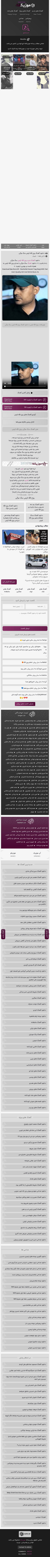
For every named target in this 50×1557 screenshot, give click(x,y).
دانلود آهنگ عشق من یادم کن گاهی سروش (30, 941)
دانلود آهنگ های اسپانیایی (36, 1065)
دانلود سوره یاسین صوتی (37, 1348)
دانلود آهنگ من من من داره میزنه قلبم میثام (30, 895)
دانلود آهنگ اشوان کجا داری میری (34, 1397)
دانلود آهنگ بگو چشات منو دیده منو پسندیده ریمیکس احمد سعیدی (26, 1464)
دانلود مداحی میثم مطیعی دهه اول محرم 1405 (29, 1299)
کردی (26, 480)
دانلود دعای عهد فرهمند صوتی (35, 1335)
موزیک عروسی (41, 1517)
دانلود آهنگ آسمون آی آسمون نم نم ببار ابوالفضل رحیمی (26, 1487)
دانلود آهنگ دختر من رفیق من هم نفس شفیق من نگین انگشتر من (26, 903)
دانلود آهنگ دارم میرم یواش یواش (33, 928)
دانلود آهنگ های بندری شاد (36, 1053)
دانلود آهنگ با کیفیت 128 (33, 407)
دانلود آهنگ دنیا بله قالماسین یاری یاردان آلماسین (28, 1472)
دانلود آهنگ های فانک (38, 1179)
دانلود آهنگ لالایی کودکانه (36, 1047)
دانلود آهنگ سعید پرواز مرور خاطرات (33, 916)
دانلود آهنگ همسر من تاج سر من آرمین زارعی (30, 877)
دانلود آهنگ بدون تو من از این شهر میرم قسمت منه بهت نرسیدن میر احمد (26, 1378)
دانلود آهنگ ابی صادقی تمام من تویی (32, 1130)
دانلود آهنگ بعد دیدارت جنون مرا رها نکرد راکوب (29, 947)
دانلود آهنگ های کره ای (37, 1071)
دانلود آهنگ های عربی (38, 1059)
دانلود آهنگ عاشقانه (38, 1022)
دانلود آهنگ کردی (39, 1010)
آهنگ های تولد (31, 590)
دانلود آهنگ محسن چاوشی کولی (34, 1221)
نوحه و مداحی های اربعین (37, 1329)
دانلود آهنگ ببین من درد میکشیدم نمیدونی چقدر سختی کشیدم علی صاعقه (26, 1479)
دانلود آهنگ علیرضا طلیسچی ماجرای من (32, 1154)
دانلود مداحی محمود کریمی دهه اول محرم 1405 (29, 1293)
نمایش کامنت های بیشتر (25, 704)
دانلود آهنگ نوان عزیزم (38, 1148)
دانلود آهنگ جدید (39, 1523)
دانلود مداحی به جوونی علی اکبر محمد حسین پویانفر (28, 1311)
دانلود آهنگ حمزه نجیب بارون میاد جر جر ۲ (31, 1445)
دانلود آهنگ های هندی (37, 1083)
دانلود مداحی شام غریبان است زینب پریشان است (29, 1275)
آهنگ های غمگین (19, 590)
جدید (29, 260)
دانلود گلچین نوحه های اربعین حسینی (32, 1256)
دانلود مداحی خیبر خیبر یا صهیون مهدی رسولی (30, 1240)
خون (21, 469)
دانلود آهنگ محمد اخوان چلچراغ (35, 1124)
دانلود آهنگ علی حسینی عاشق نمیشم (32, 1391)
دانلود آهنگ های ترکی (38, 1028)
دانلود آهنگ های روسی (37, 1077)
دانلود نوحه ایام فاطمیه (37, 1016)
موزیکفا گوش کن (9, 582)
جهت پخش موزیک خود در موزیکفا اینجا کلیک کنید (25, 48)
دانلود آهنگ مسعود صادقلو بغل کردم (32, 1364)
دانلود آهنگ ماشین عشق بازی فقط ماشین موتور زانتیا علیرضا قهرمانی (27, 1437)
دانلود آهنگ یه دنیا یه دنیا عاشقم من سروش (30, 934)
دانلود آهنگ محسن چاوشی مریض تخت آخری (30, 1234)
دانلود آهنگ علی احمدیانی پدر (35, 1385)
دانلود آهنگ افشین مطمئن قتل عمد (33, 922)
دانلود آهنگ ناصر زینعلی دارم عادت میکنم (31, 986)
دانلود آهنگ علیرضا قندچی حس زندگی (32, 992)
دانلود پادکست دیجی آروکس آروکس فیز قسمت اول (28, 971)
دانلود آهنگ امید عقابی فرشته (35, 1161)
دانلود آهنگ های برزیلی (37, 1089)
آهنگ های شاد (43, 590)
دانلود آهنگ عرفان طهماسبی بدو (34, 1215)
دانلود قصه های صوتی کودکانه (35, 1101)
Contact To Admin (25, 1547)
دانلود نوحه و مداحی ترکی (37, 1317)
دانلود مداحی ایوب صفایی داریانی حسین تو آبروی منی (27, 1262)
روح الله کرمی (22, 260)
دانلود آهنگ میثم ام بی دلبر (36, 959)
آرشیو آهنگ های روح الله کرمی (25, 414)
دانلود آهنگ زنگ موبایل (37, 1034)
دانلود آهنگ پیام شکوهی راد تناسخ (33, 1228)
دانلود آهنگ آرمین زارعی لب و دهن (34, 1209)
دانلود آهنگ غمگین (39, 998)
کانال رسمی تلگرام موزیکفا (25, 422)
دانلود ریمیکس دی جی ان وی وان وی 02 (32, 1136)
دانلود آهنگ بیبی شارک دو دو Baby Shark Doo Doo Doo (26, 1493)
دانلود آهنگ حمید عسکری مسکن (34, 1505)
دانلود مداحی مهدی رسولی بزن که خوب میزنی (30, 1191)
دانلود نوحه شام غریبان (38, 1281)
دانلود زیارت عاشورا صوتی (37, 1342)
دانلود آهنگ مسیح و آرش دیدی (35, 1142)
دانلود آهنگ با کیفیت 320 (33, 400)
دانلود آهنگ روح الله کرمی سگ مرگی (31, 253)
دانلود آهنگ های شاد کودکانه (35, 1095)
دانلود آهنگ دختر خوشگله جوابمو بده (33, 910)
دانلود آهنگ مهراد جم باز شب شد (34, 1167)
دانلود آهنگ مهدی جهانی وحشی (34, 1424)
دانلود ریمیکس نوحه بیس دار (35, 1323)
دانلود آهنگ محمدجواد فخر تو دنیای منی (31, 1451)
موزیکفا (25, 5)
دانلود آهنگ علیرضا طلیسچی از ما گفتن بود (31, 1185)
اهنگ (29, 263)
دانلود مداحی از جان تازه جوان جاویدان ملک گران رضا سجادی (25, 1269)
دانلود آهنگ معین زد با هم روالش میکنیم (31, 1197)
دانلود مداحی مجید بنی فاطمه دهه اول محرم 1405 (28, 1287)
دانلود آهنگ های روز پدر (37, 1107)
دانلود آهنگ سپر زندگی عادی (36, 871)
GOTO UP (27, 1534)
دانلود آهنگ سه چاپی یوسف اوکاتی (33, 1430)
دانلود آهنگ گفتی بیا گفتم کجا (35, 889)
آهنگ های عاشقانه (7, 590)
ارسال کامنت (25, 628)
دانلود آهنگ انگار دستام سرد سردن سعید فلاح (30, 883)
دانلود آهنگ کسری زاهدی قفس (34, 1173)
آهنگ (34, 256)
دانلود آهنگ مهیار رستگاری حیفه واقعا (32, 1499)
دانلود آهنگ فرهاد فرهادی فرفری (34, 1409)
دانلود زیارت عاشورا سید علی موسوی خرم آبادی (30, 1457)
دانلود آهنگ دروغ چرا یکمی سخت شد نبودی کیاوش (28, 953)
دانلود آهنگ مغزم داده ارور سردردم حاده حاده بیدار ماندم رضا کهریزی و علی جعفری (26, 978)
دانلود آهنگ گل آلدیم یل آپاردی (35, 965)
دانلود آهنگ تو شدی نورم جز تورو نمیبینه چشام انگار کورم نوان (25, 1417)
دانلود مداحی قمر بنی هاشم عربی (34, 1305)
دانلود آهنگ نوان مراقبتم (37, 1403)
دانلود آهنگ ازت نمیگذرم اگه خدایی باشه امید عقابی (27, 1370)
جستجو (26, 32)
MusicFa (23, 39)
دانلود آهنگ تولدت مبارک (37, 1004)
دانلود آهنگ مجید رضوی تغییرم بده (33, 1203)
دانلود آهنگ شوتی (39, 1040)
